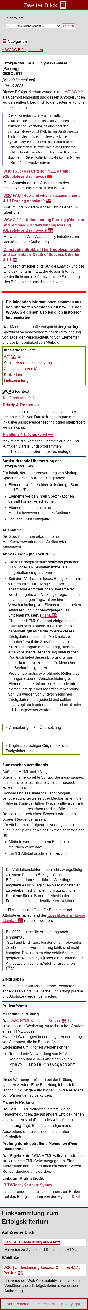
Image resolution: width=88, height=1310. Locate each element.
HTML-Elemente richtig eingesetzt (32, 1242)
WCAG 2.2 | (43, 225)
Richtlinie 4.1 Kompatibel (25, 434)
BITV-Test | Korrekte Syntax (28, 1185)
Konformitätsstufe (19, 398)
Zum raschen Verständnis (25, 369)
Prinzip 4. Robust (18, 405)
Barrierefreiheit (19, 1304)
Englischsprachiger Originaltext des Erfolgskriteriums (36, 748)
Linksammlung (16, 381)
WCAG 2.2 (74, 92)
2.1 (70, 307)
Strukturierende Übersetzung (28, 363)
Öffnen (68, 26)
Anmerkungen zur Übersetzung (35, 728)
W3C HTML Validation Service (35, 1021)
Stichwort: (15, 18)
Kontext (16, 357)
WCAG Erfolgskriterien (24, 50)
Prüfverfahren (15, 375)
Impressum (45, 1304)
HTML (46, 615)
